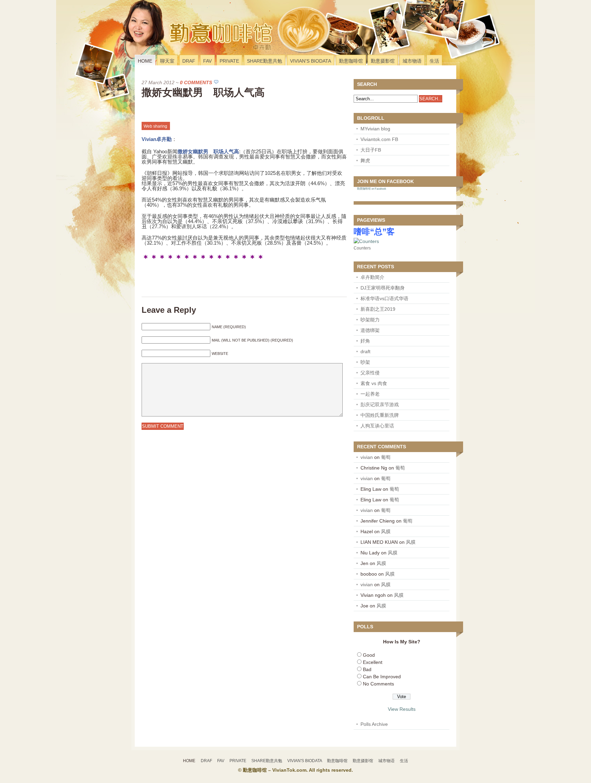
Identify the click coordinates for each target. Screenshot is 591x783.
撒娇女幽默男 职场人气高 (203, 92)
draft (365, 351)
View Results (402, 709)
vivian (366, 457)
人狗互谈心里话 (377, 425)
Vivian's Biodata (310, 61)
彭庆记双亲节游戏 (379, 404)
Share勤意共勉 (264, 61)
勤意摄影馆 (383, 61)
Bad (367, 669)
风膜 (386, 531)
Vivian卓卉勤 (157, 139)
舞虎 (365, 160)
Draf (188, 61)
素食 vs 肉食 (373, 383)
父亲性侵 (370, 372)
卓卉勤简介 (372, 277)
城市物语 (412, 61)
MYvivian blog (375, 128)
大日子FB (370, 150)
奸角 (365, 341)
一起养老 (370, 394)
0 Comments (196, 82)
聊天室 (167, 61)
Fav (207, 61)
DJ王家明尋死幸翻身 (382, 288)
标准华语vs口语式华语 (384, 298)
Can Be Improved (382, 676)
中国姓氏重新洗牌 (379, 415)
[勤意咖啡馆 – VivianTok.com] (180, 46)
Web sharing (155, 126)
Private (229, 61)
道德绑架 (370, 330)
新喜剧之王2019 (377, 309)
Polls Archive (374, 724)
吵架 (365, 362)
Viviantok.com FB (379, 139)
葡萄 (386, 457)
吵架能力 (370, 319)
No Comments (378, 683)
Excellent (372, 662)
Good (369, 655)
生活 (434, 61)
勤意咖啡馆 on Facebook (371, 188)
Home (145, 61)
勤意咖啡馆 (351, 61)
